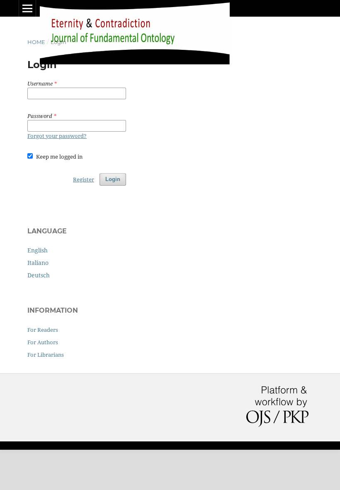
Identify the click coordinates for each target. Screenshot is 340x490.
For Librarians (45, 354)
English (37, 250)
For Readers (42, 329)
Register (83, 179)
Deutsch (38, 275)
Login (112, 179)
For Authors (42, 342)
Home (36, 42)
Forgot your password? (57, 136)
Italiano (38, 263)
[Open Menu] (27, 8)
